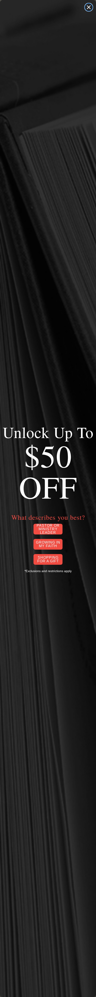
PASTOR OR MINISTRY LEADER (48, 529)
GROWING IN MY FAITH (48, 544)
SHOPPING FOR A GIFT (48, 559)
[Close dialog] (89, 7)
